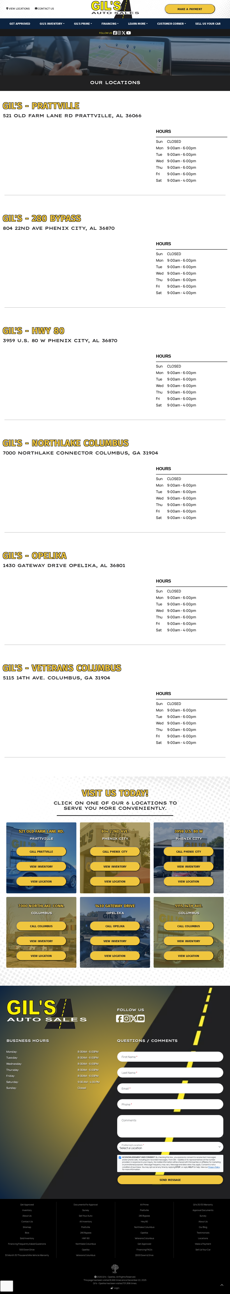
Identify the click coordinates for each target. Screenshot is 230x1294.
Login (116, 1287)
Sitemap (27, 1227)
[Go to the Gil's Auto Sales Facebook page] (115, 33)
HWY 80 (85, 1238)
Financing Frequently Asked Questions (27, 1243)
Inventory (27, 1210)
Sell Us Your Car (207, 23)
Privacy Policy (214, 1167)
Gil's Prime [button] (82, 23)
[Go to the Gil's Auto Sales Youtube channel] (128, 33)
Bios (27, 1232)
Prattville (85, 1227)
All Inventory (86, 1221)
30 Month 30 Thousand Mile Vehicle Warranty (27, 1255)
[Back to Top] (222, 1285)
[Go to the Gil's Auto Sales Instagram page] (119, 33)
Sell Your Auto (85, 1215)
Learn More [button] (137, 23)
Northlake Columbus (86, 1243)
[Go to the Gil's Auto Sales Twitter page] (123, 33)
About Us (26, 1215)
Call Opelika (115, 926)
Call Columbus (41, 926)
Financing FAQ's (144, 1249)
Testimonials (203, 1232)
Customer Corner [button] (170, 23)
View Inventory (41, 866)
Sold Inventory (27, 1238)
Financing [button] (109, 23)
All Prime (144, 1204)
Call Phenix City (115, 851)
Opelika (85, 1249)
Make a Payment (190, 9)
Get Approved (20, 23)
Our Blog (203, 1227)
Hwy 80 (144, 1221)
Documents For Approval (86, 1204)
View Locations (19, 8)
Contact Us (45, 8)
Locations (203, 1238)
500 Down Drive (26, 1249)
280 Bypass (85, 1232)
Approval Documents (203, 1210)
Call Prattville (41, 851)
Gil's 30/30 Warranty (203, 1204)
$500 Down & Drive (144, 1255)
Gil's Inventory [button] (51, 23)
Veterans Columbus (85, 1255)
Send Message (170, 1180)
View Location (41, 881)
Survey (85, 1210)
